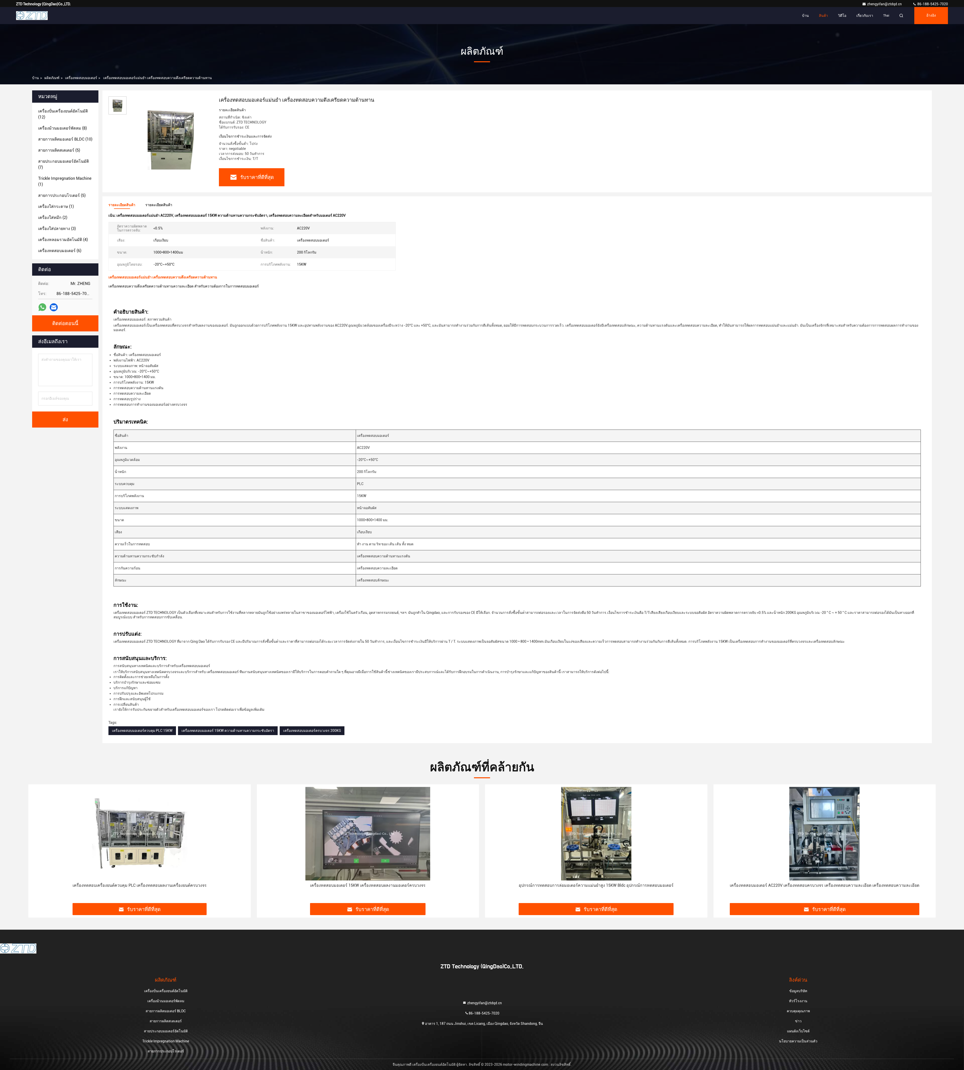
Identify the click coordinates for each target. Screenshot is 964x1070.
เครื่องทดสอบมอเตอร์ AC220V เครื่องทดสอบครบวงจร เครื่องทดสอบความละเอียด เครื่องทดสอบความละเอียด (824, 885)
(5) (59, 150)
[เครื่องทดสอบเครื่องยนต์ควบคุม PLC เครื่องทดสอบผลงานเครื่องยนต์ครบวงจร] (139, 833)
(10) (65, 139)
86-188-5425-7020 (932, 4)
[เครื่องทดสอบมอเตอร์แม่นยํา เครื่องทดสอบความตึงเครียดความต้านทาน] (171, 138)
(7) (63, 164)
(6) (59, 250)
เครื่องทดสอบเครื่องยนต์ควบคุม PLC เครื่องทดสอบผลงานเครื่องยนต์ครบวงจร (140, 885)
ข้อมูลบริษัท (798, 991)
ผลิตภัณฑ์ (51, 78)
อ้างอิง (931, 15)
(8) (62, 128)
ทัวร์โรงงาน (798, 1001)
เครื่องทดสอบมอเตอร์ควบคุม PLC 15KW (142, 731)
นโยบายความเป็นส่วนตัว (798, 1041)
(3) (57, 228)
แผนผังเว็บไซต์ (798, 1031)
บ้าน (805, 16)
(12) (63, 114)
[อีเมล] (53, 307)
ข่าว (798, 1021)
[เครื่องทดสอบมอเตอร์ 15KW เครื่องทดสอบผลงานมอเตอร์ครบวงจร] (368, 833)
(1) (64, 181)
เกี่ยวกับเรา (864, 16)
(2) (52, 217)
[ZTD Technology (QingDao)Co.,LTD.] (32, 16)
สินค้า (823, 16)
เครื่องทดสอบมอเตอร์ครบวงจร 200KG (312, 731)
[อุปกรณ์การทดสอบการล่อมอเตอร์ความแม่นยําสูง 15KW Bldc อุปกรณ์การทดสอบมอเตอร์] (596, 833)
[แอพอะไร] (42, 307)
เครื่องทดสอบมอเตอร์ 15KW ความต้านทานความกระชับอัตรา (228, 731)
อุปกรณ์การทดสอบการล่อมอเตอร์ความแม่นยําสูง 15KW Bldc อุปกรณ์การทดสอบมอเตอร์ (596, 885)
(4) (63, 239)
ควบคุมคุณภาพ (798, 1011)
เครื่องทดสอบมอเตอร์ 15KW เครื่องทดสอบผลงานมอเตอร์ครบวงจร (368, 885)
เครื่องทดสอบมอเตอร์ (81, 78)
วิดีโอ (842, 16)
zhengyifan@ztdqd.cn (884, 4)
